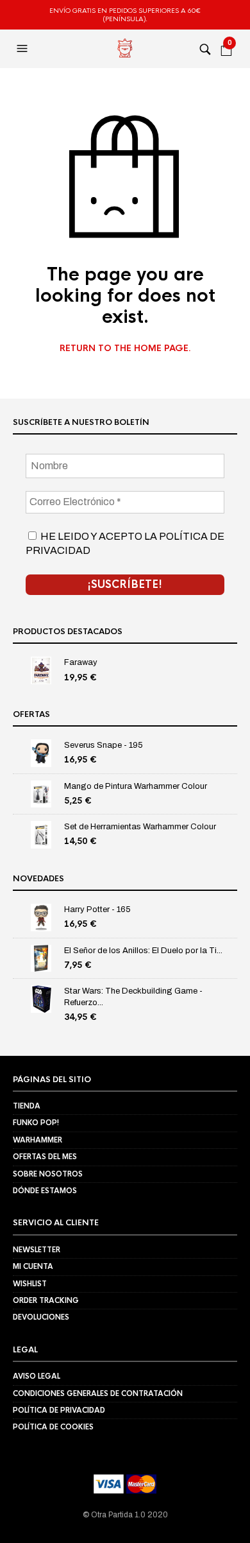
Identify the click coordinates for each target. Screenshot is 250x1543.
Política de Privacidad (59, 1410)
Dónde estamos (45, 1190)
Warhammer (37, 1139)
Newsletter (36, 1249)
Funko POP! (36, 1122)
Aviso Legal (36, 1376)
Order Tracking (46, 1300)
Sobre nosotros (48, 1173)
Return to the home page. (125, 348)
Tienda (26, 1105)
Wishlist (30, 1283)
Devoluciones (41, 1317)
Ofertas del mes (45, 1156)
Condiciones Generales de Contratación (98, 1393)
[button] (23, 49)
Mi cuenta (33, 1266)
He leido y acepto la (125, 543)
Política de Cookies (53, 1426)
